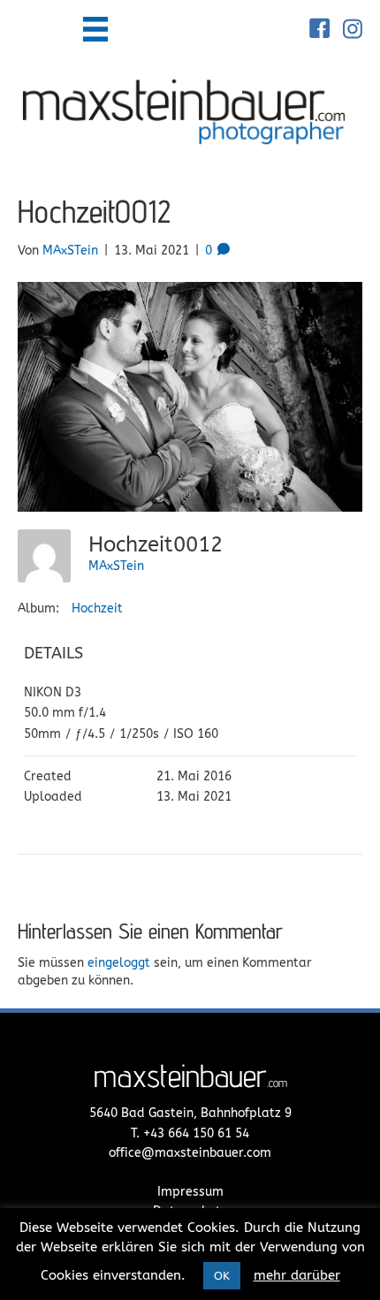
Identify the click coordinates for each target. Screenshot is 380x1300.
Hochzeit (97, 608)
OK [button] (222, 1275)
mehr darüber (297, 1275)
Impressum (190, 1191)
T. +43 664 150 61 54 (190, 1133)
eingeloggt (118, 962)
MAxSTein (116, 566)
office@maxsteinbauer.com (190, 1152)
